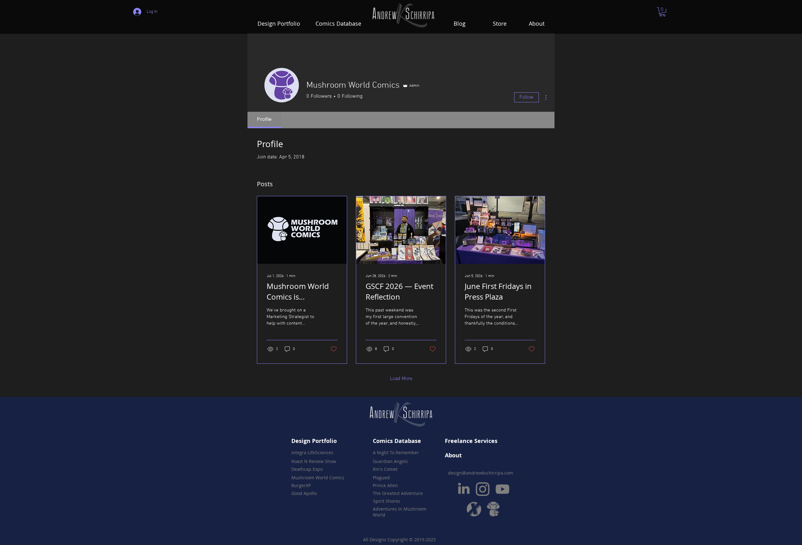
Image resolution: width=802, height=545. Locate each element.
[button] (662, 11)
